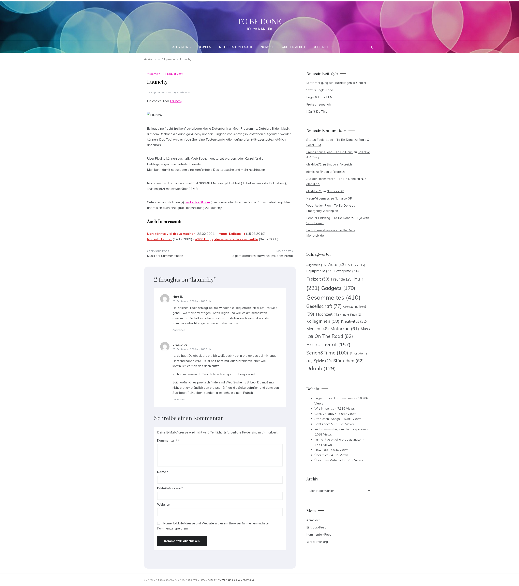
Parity (213, 579)
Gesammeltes (333, 297)
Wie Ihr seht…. (324, 408)
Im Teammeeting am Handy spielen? (340, 429)
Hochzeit (328, 314)
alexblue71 (183, 92)
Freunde (342, 279)
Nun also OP (335, 191)
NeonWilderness (318, 198)
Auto (337, 264)
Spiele (323, 361)
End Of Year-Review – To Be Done (330, 230)
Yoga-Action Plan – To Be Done (328, 205)
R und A (205, 47)
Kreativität (354, 321)
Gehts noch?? (323, 424)
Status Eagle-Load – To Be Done (330, 140)
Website (163, 504)
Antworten (179, 329)
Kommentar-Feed (318, 534)
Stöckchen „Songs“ (327, 419)
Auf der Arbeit (294, 47)
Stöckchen (348, 360)
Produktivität (173, 74)
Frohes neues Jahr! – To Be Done (329, 152)
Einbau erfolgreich (339, 164)
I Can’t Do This (316, 111)
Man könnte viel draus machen (171, 234)
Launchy (176, 101)
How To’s (321, 450)
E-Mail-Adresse (170, 488)
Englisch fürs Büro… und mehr (334, 398)
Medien (317, 328)
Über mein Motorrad (328, 460)
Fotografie (346, 271)
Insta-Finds (352, 314)
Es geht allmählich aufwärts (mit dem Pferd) (262, 256)
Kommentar (167, 440)
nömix (310, 172)
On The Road (334, 336)
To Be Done (259, 22)
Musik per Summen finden (165, 256)
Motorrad (344, 328)
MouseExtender (159, 239)
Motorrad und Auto (235, 47)
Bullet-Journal (356, 265)
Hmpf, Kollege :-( (232, 234)
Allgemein (180, 47)
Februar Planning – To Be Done (328, 218)
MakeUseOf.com (198, 202)
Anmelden (313, 520)
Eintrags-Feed (316, 527)
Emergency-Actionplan (322, 211)
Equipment (319, 271)
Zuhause (267, 47)
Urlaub (321, 368)
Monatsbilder (315, 235)
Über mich (322, 47)
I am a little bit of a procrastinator (338, 439)
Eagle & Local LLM (319, 97)
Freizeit (317, 279)
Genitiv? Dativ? (325, 414)
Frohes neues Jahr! (319, 104)
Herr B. (178, 297)
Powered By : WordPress (236, 579)
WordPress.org (317, 542)
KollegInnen (322, 321)
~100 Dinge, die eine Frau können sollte (226, 239)
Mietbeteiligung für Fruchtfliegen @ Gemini (336, 83)
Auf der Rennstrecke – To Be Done (331, 179)
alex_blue (180, 344)
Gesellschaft (324, 306)
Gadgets (338, 288)
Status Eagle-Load (319, 90)
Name (162, 472)
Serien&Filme (327, 353)
